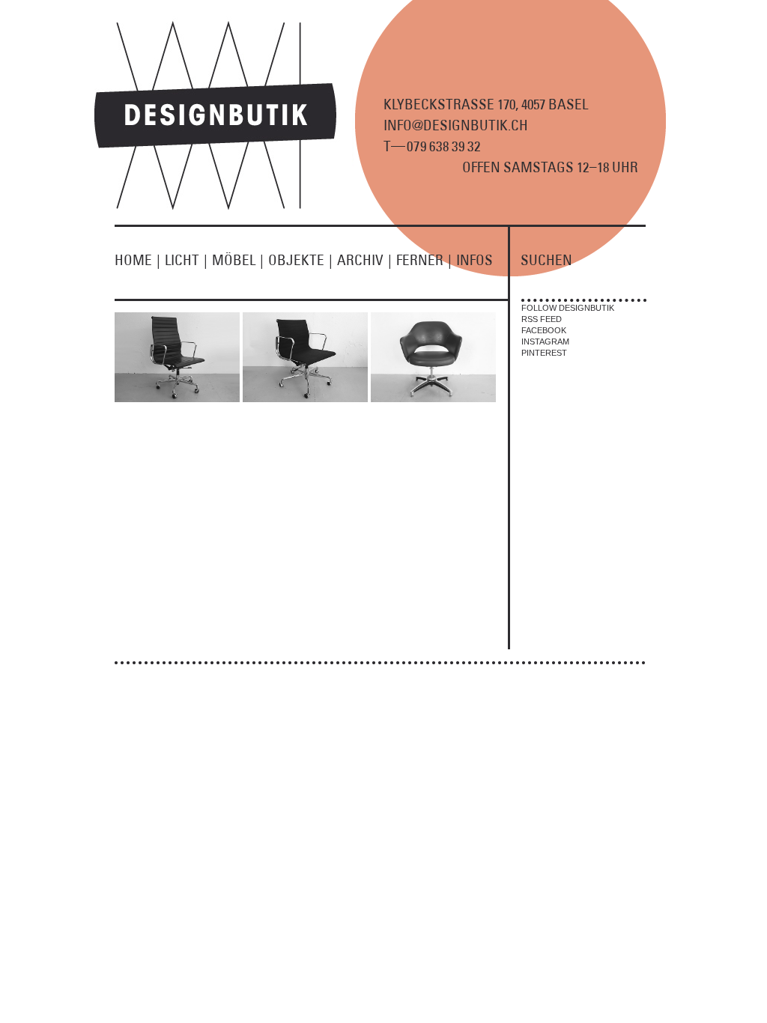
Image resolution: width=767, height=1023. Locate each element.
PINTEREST (544, 352)
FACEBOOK (543, 330)
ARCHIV (364, 260)
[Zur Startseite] (224, 207)
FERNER (424, 260)
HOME (137, 260)
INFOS (474, 260)
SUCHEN (546, 260)
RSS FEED (541, 319)
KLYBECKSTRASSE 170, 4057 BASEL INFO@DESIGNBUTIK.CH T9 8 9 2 (486, 125)
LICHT (186, 260)
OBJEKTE (300, 260)
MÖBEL (238, 260)
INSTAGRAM (545, 341)
